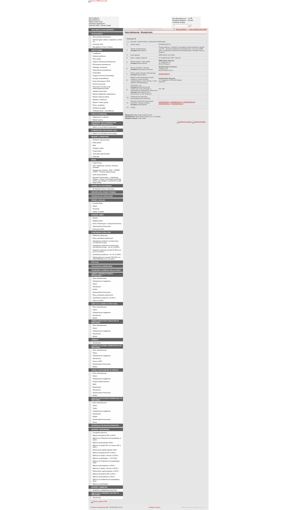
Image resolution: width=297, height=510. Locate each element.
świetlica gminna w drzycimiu (104, 304)
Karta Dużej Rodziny (100, 174)
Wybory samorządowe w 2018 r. (104, 465)
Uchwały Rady (98, 203)
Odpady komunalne (100, 91)
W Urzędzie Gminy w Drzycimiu (103, 189)
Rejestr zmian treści (96, 22)
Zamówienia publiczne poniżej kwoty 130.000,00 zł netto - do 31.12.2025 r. (106, 246)
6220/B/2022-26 (189, 102)
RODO (95, 289)
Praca (95, 422)
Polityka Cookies (154, 507)
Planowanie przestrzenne (102, 64)
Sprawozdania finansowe (102, 226)
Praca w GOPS (98, 300)
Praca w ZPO (97, 361)
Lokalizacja (97, 53)
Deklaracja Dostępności (102, 30)
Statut (95, 206)
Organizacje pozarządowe (102, 70)
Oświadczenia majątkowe (102, 281)
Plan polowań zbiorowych (102, 37)
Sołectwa (96, 156)
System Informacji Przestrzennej (104, 62)
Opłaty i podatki (98, 211)
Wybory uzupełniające (100, 484)
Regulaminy (97, 387)
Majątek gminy (98, 221)
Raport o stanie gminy (100, 102)
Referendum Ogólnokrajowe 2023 (105, 450)
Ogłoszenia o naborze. (101, 117)
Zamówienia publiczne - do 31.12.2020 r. (107, 254)
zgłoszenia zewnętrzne (102, 266)
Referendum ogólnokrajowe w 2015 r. (106, 471)
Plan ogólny (97, 59)
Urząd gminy (97, 151)
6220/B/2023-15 (177, 104)
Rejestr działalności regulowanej (104, 94)
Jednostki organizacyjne (101, 154)
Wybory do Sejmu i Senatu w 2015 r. (106, 468)
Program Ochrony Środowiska (103, 75)
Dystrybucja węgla (99, 108)
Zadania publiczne (99, 56)
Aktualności (97, 286)
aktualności (97, 34)
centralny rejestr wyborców (105, 425)
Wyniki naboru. (98, 120)
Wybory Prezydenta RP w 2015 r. (104, 474)
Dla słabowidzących (179, 18)
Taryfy (95, 408)
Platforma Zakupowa (100, 235)
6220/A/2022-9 (164, 74)
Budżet (95, 218)
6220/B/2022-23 (176, 102)
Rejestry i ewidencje (100, 99)
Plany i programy (99, 105)
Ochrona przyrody (99, 84)
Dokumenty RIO (98, 229)
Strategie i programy (100, 67)
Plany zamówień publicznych (103, 238)
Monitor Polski (106, 25)
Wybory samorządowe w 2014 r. (104, 477)
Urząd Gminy (97, 163)
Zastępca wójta (98, 148)
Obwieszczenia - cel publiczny (103, 111)
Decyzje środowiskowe (101, 78)
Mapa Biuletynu (94, 20)
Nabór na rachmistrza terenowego (105, 133)
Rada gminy (97, 142)
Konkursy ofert (98, 44)
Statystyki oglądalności (97, 23)
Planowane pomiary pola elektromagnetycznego (101, 87)
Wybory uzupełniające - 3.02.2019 (105, 458)
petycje (95, 262)
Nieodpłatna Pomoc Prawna (103, 47)
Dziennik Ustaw (94, 25)
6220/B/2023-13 (165, 104)
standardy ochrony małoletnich (106, 270)
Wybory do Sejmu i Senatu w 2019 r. (106, 455)
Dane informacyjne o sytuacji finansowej (107, 223)
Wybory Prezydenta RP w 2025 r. (104, 435)
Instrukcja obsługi (178, 22)
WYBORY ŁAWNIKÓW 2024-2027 (105, 490)
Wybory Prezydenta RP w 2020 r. (104, 453)
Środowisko (97, 73)
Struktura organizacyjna (101, 140)
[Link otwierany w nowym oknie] (97, 8)
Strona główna (94, 18)
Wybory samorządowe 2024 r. (103, 442)
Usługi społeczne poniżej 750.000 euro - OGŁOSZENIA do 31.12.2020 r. (107, 258)
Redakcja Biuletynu (179, 20)
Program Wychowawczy (101, 381)
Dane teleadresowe (100, 278)
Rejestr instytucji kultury (101, 97)
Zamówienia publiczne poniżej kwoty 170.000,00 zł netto (105, 242)
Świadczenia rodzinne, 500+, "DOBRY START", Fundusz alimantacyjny (106, 171)
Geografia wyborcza (100, 432)
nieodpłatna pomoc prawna (103, 192)
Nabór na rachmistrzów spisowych (105, 127)
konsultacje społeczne (102, 196)
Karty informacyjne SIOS (101, 81)
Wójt (94, 145)
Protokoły (96, 209)
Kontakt (190, 20)
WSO (94, 384)
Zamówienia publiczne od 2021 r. (104, 298)
